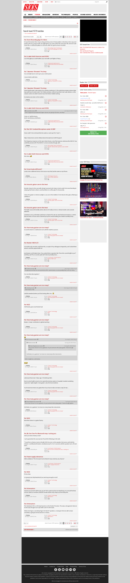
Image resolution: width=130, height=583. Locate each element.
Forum (37, 15)
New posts (83, 92)
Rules (75, 17)
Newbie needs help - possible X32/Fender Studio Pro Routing (92, 103)
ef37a (81, 112)
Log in (24, 1)
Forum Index (32, 20)
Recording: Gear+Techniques (86, 100)
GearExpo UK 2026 (84, 199)
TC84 (81, 105)
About (45, 566)
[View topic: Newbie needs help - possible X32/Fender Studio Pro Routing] (106, 103)
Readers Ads (55, 17)
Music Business (100, 15)
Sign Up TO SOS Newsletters (93, 133)
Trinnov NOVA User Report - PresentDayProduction (91, 217)
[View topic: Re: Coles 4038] (106, 96)
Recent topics (92, 92)
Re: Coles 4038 (84, 96)
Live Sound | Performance (85, 107)
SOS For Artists (45, 17)
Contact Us (52, 566)
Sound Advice (85, 15)
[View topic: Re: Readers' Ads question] (106, 123)
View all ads (84, 86)
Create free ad (93, 86)
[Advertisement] (93, 148)
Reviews (56, 15)
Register (31, 1)
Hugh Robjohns (84, 98)
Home (25, 14)
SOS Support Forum (84, 127)
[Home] (31, 7)
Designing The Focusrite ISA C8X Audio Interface (91, 180)
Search (36, 17)
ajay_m (82, 125)
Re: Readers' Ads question (87, 123)
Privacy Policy (73, 566)
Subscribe (39, 1)
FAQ (62, 17)
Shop (46, 1)
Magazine (46, 15)
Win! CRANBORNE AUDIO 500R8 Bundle (91, 52)
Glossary (68, 17)
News (30, 15)
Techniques (65, 15)
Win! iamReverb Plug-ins (87, 51)
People (75, 15)
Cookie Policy (60, 566)
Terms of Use (82, 566)
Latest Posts (28, 17)
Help (52, 1)
